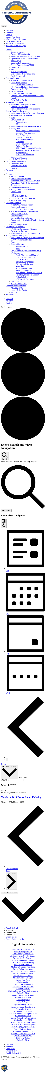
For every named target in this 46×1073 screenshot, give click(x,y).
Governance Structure (19, 107)
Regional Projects (17, 120)
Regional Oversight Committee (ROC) (26, 126)
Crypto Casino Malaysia (23, 1036)
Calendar (9, 30)
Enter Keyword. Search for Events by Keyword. (20, 461)
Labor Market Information (16, 161)
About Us (9, 32)
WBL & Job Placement (25, 155)
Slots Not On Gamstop (15, 43)
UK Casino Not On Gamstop (23, 962)
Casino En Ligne (23, 993)
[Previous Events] (25, 757)
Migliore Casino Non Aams (23, 949)
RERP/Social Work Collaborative (29, 148)
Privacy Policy (11, 1051)
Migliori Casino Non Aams (16, 39)
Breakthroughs (16, 157)
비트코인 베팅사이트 (23, 1004)
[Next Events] (7, 760)
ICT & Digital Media (19, 72)
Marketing (20, 142)
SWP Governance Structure (21, 115)
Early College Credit (19, 100)
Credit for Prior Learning (25, 133)
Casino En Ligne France (23, 984)
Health (13, 69)
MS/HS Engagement (24, 144)
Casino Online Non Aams (23, 969)
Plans (13, 118)
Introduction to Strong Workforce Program (27, 113)
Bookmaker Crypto (23, 1009)
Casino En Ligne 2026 (23, 1011)
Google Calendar (12, 928)
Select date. (23, 777)
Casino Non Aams (13, 37)
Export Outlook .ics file (15, 939)
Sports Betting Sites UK (23, 952)
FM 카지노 (23, 1002)
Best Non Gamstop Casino (23, 973)
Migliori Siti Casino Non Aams (23, 967)
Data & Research (22, 135)
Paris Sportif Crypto (13, 41)
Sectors (9, 50)
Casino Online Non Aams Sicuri (23, 1018)
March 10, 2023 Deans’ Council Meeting (21, 797)
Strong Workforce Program (16, 111)
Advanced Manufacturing (21, 54)
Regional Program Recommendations (25, 109)
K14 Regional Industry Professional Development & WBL (25, 88)
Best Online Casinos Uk (23, 965)
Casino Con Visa (23, 989)
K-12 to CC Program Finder (22, 80)
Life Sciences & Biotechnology (23, 74)
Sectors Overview (18, 52)
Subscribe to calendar (9, 893)
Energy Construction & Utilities (23, 65)
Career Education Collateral (21, 93)
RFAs (18, 124)
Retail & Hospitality (18, 76)
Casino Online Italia (23, 1016)
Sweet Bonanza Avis (23, 997)
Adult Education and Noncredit (28, 131)
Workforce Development (15, 102)
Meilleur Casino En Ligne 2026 (23, 1034)
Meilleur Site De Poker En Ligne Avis (23, 991)
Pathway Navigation (24, 146)
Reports (14, 168)
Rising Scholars (22, 153)
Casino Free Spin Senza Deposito (23, 1024)
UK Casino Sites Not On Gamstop (23, 956)
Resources (10, 170)
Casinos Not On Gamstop (23, 958)
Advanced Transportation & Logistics (25, 56)
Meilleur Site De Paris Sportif (23, 995)
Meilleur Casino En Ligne (16, 46)
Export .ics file (11, 937)
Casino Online (23, 982)
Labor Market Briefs (19, 166)
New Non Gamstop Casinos (23, 960)
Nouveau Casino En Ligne (23, 1031)
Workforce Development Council (24, 104)
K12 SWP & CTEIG (19, 159)
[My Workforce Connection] (16, 24)
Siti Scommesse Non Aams (23, 987)
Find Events (6, 510)
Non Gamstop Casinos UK (23, 954)
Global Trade (16, 67)
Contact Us (10, 1049)
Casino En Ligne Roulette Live (23, 1007)
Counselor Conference (24, 85)
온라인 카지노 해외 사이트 (23, 1027)
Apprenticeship (21, 122)
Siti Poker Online (23, 1038)
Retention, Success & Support (27, 150)
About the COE (17, 163)
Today (3, 764)
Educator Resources (13, 78)
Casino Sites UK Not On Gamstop (23, 971)
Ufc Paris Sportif (23, 1000)
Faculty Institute (17, 91)
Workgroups (15, 128)
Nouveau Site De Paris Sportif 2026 (23, 1013)
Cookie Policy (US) (13, 1053)
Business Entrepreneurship (21, 63)
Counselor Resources (19, 83)
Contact (9, 35)
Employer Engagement (24, 137)
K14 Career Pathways (24, 139)
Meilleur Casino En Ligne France (23, 1022)
